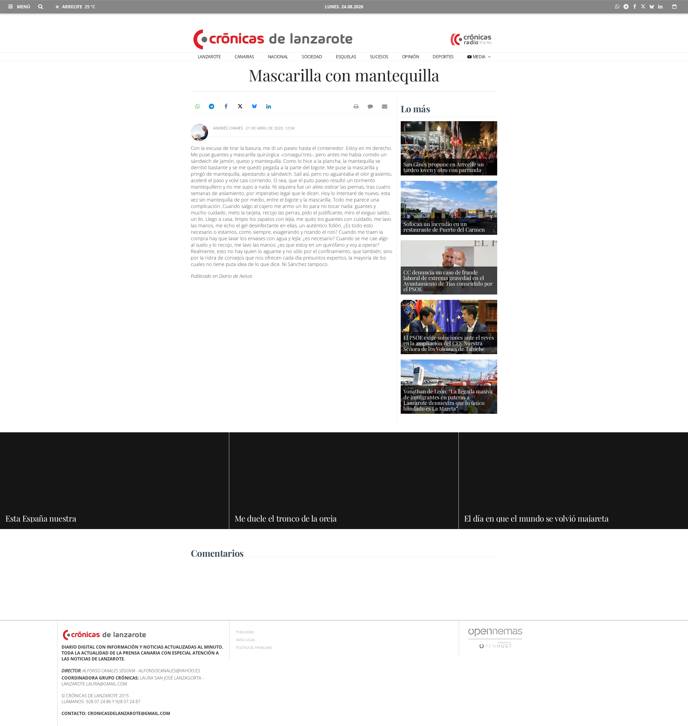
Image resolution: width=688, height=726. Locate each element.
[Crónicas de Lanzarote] (273, 39)
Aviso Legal (245, 640)
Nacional (278, 57)
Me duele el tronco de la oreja (285, 518)
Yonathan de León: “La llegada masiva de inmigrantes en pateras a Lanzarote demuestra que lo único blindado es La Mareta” (448, 399)
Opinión (410, 57)
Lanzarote (209, 57)
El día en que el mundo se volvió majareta (536, 518)
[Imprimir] (356, 106)
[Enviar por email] (384, 106)
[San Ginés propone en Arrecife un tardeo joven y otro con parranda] (449, 148)
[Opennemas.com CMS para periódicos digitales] (495, 638)
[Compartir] (618, 6)
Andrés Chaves (228, 128)
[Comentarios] (370, 106)
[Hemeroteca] (674, 6)
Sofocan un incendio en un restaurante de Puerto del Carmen (444, 226)
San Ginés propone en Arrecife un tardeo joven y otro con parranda (443, 166)
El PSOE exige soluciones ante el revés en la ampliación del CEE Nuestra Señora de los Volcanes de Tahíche (448, 343)
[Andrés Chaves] (199, 132)
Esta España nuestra (40, 518)
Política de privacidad (254, 647)
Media (479, 57)
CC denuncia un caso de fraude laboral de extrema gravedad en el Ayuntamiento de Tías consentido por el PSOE (448, 280)
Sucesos (379, 57)
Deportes (443, 57)
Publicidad (245, 632)
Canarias (244, 57)
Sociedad (312, 57)
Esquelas (346, 57)
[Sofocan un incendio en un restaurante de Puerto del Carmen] (449, 207)
